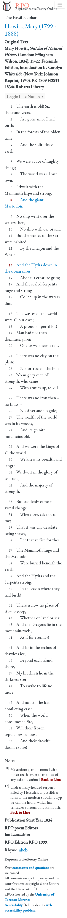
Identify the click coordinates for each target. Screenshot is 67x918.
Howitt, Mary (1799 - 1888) (30, 29)
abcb (23, 850)
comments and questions (30, 867)
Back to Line (51, 779)
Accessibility (14, 905)
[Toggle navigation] (60, 5)
